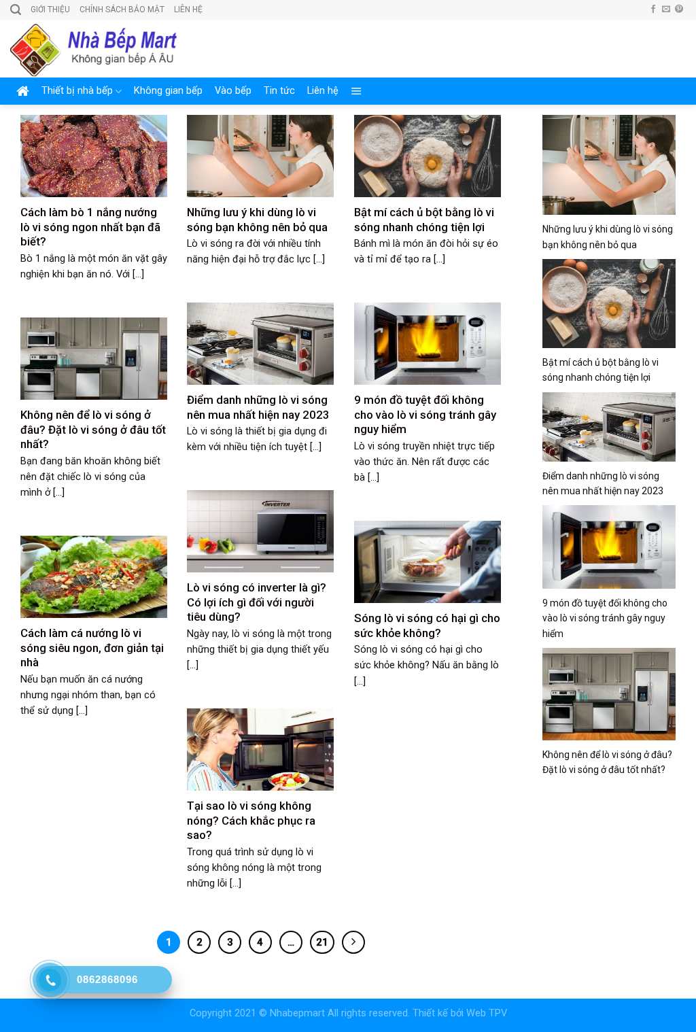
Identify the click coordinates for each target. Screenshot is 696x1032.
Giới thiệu (50, 9)
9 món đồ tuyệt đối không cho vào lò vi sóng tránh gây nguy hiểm (604, 618)
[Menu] (356, 91)
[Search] (15, 10)
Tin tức (279, 91)
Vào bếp (233, 91)
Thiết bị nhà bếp (77, 91)
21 (322, 942)
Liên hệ (188, 9)
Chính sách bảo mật (122, 9)
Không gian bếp (168, 91)
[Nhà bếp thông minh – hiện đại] (93, 49)
